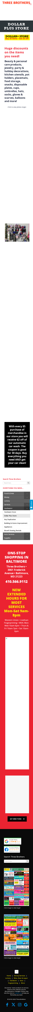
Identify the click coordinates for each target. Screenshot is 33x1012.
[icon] (26, 1004)
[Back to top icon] (16, 972)
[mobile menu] (30, 4)
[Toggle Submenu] (27, 493)
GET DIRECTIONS (15, 819)
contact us (18, 993)
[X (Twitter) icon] (13, 1004)
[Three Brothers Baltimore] (16, 2)
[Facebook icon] (7, 1004)
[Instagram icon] (20, 1004)
